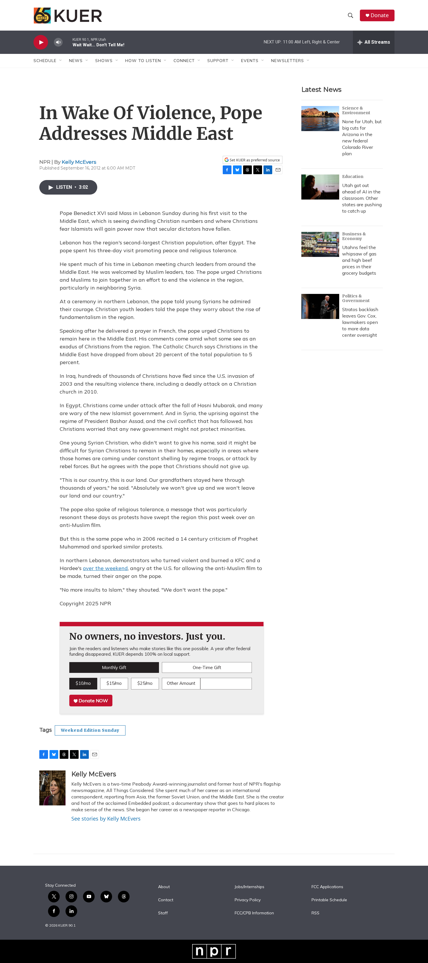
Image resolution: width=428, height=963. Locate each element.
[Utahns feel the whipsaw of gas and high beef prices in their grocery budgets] (320, 244)
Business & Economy (354, 236)
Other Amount (181, 683)
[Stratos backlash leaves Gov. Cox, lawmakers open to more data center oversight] (320, 306)
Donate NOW (92, 700)
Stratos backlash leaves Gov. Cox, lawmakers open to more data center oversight (360, 322)
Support (218, 60)
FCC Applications (327, 887)
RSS (315, 913)
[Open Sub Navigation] (61, 60)
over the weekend (105, 568)
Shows (104, 60)
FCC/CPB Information (254, 913)
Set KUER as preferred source (254, 160)
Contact (165, 900)
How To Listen (143, 60)
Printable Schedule (329, 900)
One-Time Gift (207, 667)
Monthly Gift (114, 667)
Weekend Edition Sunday (90, 730)
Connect (184, 60)
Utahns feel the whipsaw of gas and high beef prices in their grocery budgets (359, 260)
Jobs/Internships (249, 887)
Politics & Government (356, 298)
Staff (163, 913)
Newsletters (287, 60)
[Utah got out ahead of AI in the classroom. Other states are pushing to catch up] (320, 187)
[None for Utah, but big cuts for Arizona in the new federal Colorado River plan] (320, 118)
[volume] (58, 42)
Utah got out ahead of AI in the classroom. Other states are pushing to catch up (362, 198)
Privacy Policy (248, 900)
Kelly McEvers (79, 162)
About (164, 887)
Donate (380, 15)
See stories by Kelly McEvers (106, 818)
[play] (40, 42)
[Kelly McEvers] (52, 787)
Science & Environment (356, 110)
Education (352, 176)
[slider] (67, 42)
